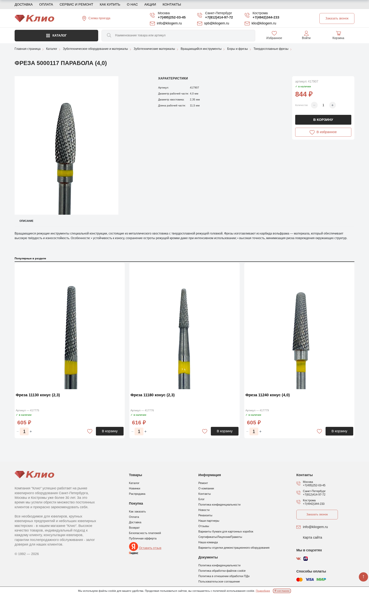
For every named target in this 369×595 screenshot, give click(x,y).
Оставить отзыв (150, 548)
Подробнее (263, 590)
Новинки (134, 488)
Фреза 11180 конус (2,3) (152, 395)
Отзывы (203, 526)
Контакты (172, 4)
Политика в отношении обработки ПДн (223, 576)
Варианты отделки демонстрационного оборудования (233, 547)
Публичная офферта (142, 538)
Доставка (24, 4)
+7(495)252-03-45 (172, 17)
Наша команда (208, 542)
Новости (203, 510)
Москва (164, 13)
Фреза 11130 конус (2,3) (38, 395)
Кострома (260, 13)
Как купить (110, 4)
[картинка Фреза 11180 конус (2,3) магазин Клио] (184, 326)
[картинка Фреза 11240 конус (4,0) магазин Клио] (299, 326)
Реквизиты (205, 515)
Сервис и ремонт (76, 4)
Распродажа (137, 493)
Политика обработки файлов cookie (222, 570)
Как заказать (137, 511)
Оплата (46, 4)
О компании (206, 488)
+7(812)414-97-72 (219, 17)
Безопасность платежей (145, 533)
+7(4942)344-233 (266, 17)
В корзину (323, 120)
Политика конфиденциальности (219, 504)
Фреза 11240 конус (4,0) (267, 395)
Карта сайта (312, 537)
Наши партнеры (208, 520)
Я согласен (281, 590)
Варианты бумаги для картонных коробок (225, 531)
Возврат (134, 527)
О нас (132, 4)
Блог (201, 499)
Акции (150, 4)
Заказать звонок (317, 514)
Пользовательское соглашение (219, 581)
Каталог (59, 35)
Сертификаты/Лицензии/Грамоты (220, 536)
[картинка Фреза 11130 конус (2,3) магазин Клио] (70, 326)
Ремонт (203, 483)
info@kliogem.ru (315, 527)
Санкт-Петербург (218, 13)
